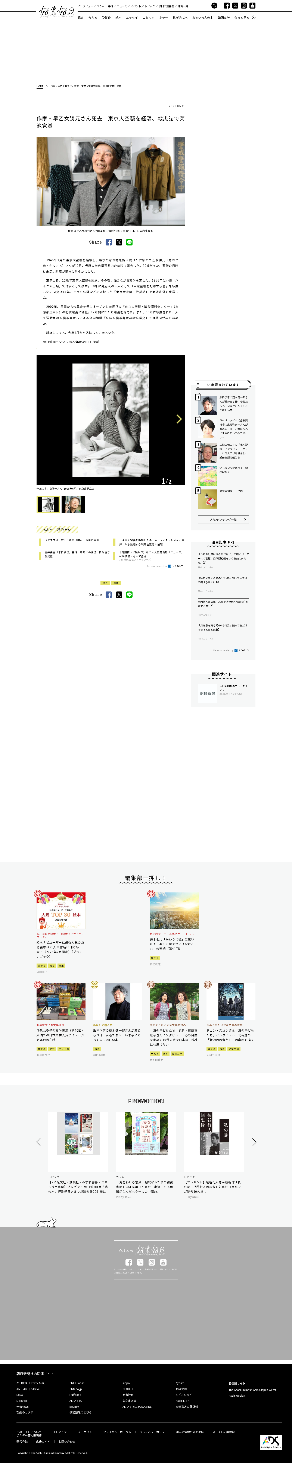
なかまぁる (129, 1401)
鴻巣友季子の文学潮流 (50, 1025)
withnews (22, 1407)
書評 (110, 6)
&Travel (35, 1389)
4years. (180, 1383)
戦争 (116, 583)
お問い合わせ (67, 1442)
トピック (150, 6)
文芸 (52, 1049)
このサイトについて (28, 1432)
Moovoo (21, 1401)
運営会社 (22, 1442)
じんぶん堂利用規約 (28, 1435)
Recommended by (157, 566)
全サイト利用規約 (223, 1432)
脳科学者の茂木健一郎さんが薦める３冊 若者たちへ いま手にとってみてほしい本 (234, 403)
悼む (105, 583)
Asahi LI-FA (182, 1401)
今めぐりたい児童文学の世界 (168, 1025)
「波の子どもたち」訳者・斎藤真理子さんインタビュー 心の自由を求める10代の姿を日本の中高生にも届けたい (174, 1037)
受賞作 (106, 17)
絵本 (118, 17)
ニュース (122, 6)
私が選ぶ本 (180, 17)
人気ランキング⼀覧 (223, 519)
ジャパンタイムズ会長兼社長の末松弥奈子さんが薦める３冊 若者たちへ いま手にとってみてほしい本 (234, 428)
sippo (126, 1383)
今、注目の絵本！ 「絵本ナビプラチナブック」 (60, 936)
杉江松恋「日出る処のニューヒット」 (173, 934)
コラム (100, 6)
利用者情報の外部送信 (190, 1432)
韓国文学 (224, 17)
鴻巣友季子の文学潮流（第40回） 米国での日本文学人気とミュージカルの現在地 (61, 1035)
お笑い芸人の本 (202, 17)
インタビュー (85, 6)
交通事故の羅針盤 (187, 1407)
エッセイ (132, 17)
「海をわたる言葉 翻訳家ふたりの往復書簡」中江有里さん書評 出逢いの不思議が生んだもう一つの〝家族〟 (144, 1187)
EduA (19, 1395)
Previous (44, 419)
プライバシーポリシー (153, 1432)
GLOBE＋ (128, 1389)
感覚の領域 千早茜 (231, 490)
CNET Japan (76, 1383)
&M (18, 1389)
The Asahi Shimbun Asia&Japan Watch (253, 1390)
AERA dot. (75, 1401)
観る (81, 17)
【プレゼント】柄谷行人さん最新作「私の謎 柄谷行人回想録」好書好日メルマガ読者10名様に (212, 1187)
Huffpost (75, 1395)
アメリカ (64, 1049)
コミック (149, 17)
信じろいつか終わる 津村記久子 (234, 470)
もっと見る (241, 17)
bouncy (74, 1407)
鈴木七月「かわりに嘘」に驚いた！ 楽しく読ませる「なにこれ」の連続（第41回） (172, 944)
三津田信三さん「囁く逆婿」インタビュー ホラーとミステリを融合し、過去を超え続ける (234, 451)
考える (92, 17)
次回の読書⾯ (166, 6)
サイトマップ (58, 1432)
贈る (52, 965)
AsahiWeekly (237, 1395)
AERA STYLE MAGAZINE (137, 1407)
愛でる (42, 965)
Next (177, 419)
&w (25, 1389)
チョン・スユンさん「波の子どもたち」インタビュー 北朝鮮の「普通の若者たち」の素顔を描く (230, 1035)
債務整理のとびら (80, 1412)
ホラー (163, 17)
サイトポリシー (85, 1432)
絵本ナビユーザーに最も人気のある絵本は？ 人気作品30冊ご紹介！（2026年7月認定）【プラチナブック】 (60, 949)
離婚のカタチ (24, 1412)
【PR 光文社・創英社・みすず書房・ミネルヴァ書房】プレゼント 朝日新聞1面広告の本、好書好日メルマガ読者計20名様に (78, 1187)
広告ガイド (43, 1442)
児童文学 (177, 1053)
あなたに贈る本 (103, 1025)
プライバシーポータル (117, 1432)
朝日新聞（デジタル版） (31, 1383)
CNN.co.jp (75, 1389)
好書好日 (57, 12)
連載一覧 (183, 6)
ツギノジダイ (184, 1395)
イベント (136, 6)
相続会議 (181, 1389)
